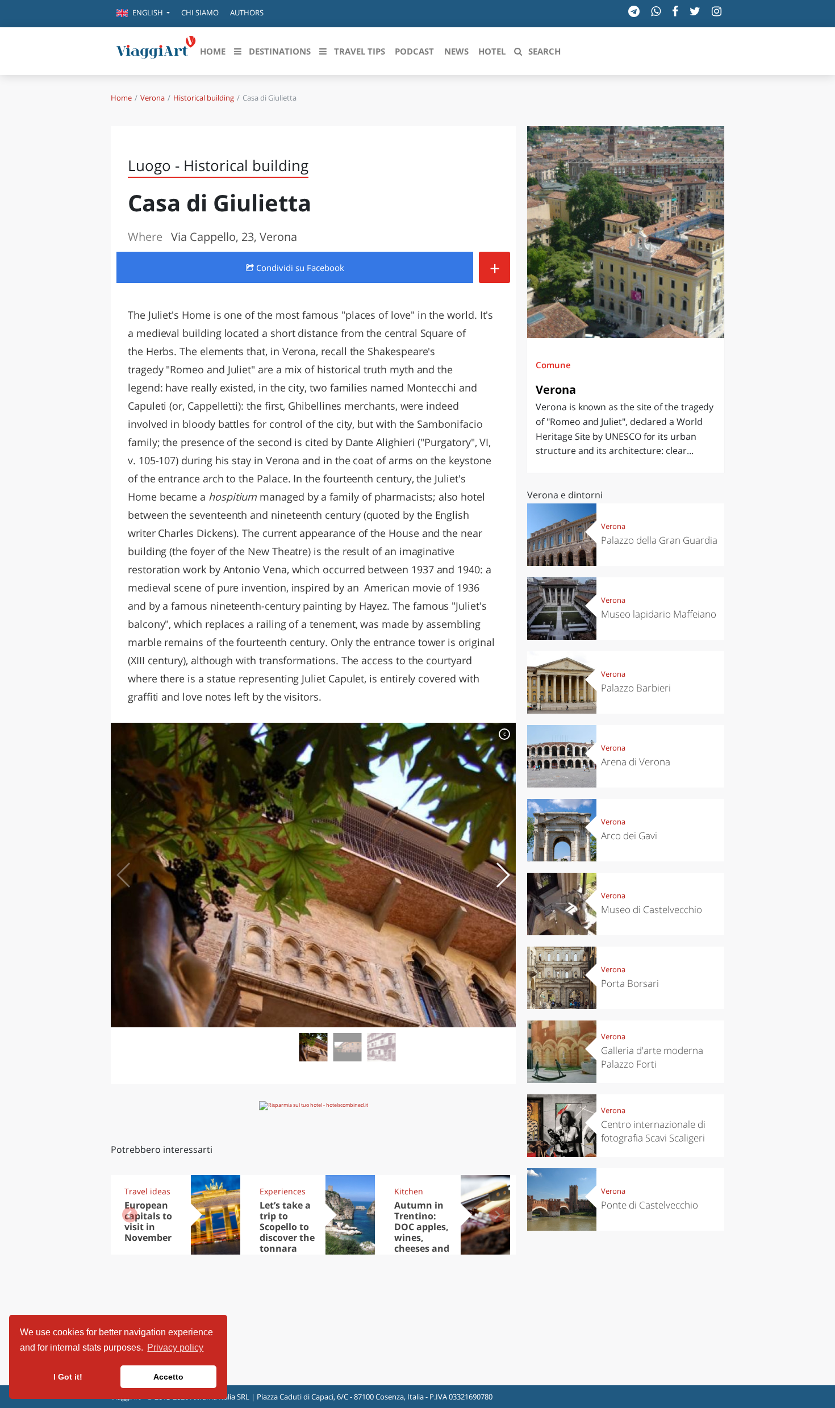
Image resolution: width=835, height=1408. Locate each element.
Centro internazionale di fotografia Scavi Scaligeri (653, 1131)
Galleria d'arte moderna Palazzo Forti (652, 1057)
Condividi (299, 267)
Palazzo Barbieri (636, 687)
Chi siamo (200, 12)
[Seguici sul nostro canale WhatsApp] (655, 11)
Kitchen (408, 1191)
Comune (553, 364)
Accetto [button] (168, 1376)
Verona (152, 98)
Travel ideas (147, 1191)
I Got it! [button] (67, 1376)
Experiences (283, 1191)
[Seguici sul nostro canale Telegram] (633, 11)
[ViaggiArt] (156, 50)
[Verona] (625, 232)
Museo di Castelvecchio (651, 909)
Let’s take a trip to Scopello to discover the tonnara (287, 1227)
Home (121, 98)
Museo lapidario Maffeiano (658, 613)
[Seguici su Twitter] (695, 11)
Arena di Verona (635, 761)
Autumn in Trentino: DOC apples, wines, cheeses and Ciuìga (421, 1232)
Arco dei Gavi (629, 835)
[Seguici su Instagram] (716, 11)
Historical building (203, 98)
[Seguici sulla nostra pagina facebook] (675, 11)
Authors (247, 12)
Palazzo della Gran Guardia (659, 540)
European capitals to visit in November (148, 1221)
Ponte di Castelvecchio (649, 1204)
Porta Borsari (630, 983)
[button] (143, 14)
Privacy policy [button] (175, 1347)
